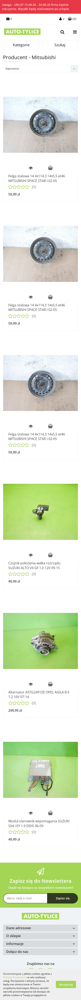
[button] (72, 19)
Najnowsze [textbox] (12, 68)
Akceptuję (66, 985)
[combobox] (40, 68)
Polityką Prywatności (15, 977)
